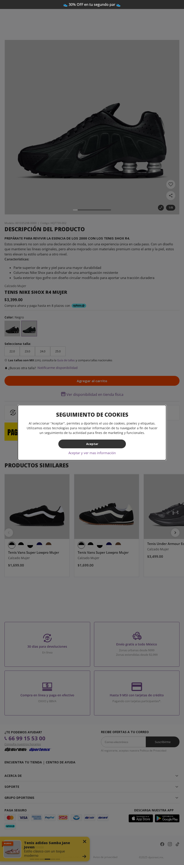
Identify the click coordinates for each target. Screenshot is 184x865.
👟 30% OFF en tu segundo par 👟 (92, 4)
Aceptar (92, 444)
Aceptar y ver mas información (92, 453)
